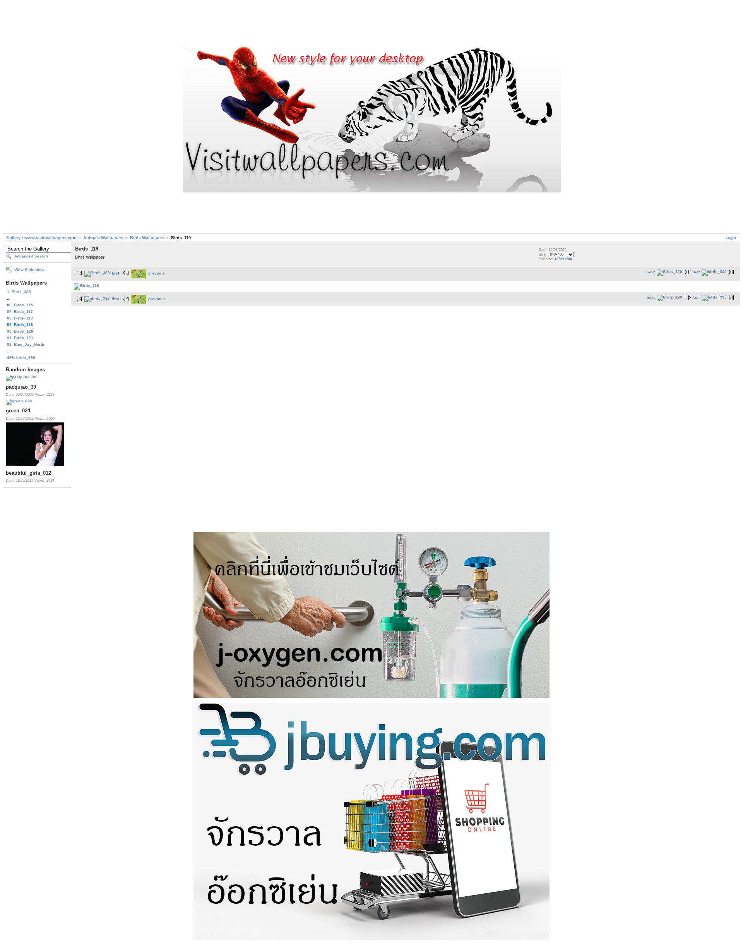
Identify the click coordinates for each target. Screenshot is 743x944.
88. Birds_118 (20, 318)
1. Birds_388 (19, 292)
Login (731, 237)
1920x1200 (563, 259)
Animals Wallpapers (103, 237)
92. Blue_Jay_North (25, 344)
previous (156, 273)
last (696, 272)
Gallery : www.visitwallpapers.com (41, 237)
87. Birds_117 (20, 311)
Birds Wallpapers (148, 237)
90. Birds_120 (20, 331)
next (651, 272)
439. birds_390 (21, 357)
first (115, 273)
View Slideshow (29, 270)
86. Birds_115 (20, 305)
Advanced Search (31, 256)
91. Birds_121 (20, 338)
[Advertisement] (371, 24)
